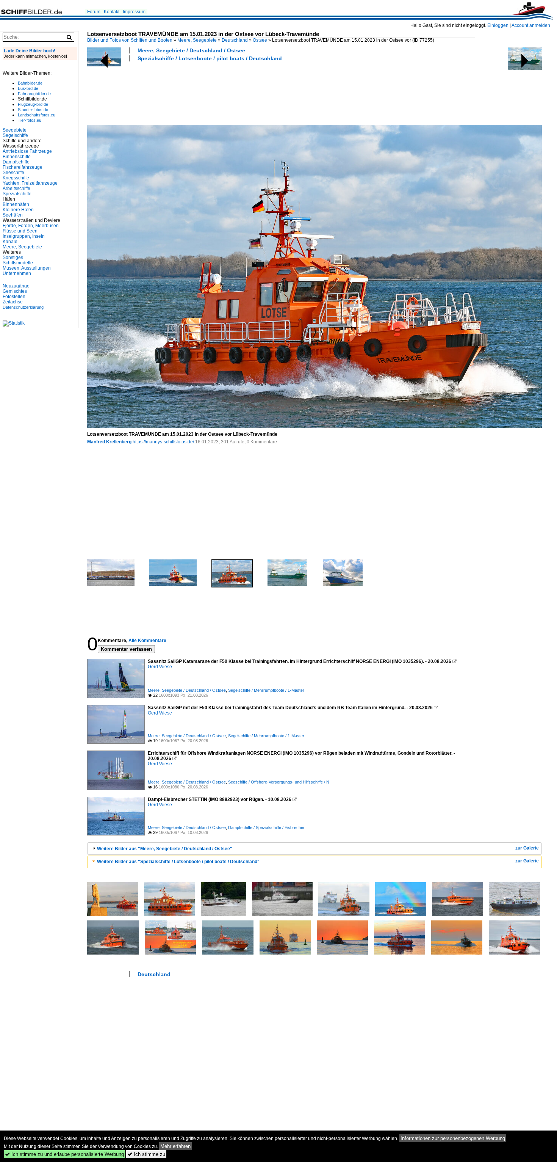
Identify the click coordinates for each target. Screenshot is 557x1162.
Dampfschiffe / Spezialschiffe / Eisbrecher (266, 827)
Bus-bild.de (28, 88)
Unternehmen (17, 273)
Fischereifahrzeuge (22, 167)
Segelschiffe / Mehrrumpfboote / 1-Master (266, 690)
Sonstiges (13, 257)
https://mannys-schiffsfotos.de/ (163, 441)
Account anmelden (531, 25)
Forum (93, 11)
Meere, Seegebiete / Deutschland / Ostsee (191, 50)
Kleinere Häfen (18, 209)
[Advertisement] (225, 92)
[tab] (314, 848)
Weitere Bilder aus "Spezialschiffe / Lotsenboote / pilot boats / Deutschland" (178, 861)
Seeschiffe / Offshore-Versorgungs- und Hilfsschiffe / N (278, 782)
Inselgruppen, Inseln (24, 236)
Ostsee (260, 40)
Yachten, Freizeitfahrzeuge (30, 183)
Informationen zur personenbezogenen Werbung (453, 1138)
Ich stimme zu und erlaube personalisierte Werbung (64, 1154)
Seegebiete (15, 130)
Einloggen (497, 25)
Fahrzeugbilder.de (34, 93)
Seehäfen (13, 215)
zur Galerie (527, 848)
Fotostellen (14, 296)
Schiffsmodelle (18, 262)
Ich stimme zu (146, 1154)
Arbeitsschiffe (16, 188)
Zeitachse (13, 302)
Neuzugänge (16, 286)
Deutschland (235, 40)
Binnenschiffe (17, 156)
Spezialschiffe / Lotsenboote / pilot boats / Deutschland (210, 58)
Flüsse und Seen (20, 231)
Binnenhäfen (16, 204)
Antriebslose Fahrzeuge (27, 151)
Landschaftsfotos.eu (36, 115)
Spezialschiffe (17, 193)
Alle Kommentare (147, 640)
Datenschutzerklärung (23, 307)
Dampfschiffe (16, 162)
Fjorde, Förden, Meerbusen (31, 225)
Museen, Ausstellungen (27, 268)
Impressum (134, 11)
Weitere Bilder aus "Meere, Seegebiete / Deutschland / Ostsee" (164, 848)
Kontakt (111, 11)
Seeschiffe (13, 172)
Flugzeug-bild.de (33, 104)
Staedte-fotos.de (33, 109)
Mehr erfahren (175, 1146)
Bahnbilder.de (30, 83)
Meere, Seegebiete (197, 40)
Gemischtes (15, 291)
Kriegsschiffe (16, 178)
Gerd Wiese (160, 666)
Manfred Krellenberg (109, 441)
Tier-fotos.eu (29, 120)
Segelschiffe (15, 135)
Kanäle (10, 241)
